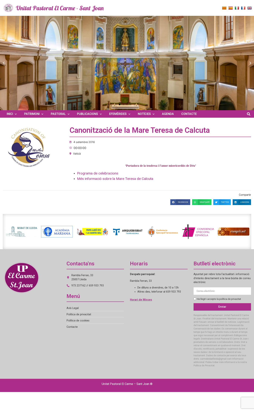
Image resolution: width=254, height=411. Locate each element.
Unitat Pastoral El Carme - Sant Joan (60, 8)
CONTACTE (189, 114)
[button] (4, 63)
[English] (249, 8)
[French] (243, 8)
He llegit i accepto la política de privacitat (219, 299)
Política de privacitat (79, 314)
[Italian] (237, 8)
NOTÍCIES (144, 114)
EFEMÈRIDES (118, 114)
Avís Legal (73, 308)
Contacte (72, 327)
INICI (10, 114)
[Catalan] (224, 8)
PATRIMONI (32, 114)
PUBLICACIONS (87, 114)
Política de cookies (78, 320)
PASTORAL (58, 114)
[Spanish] (230, 8)
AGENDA (168, 114)
